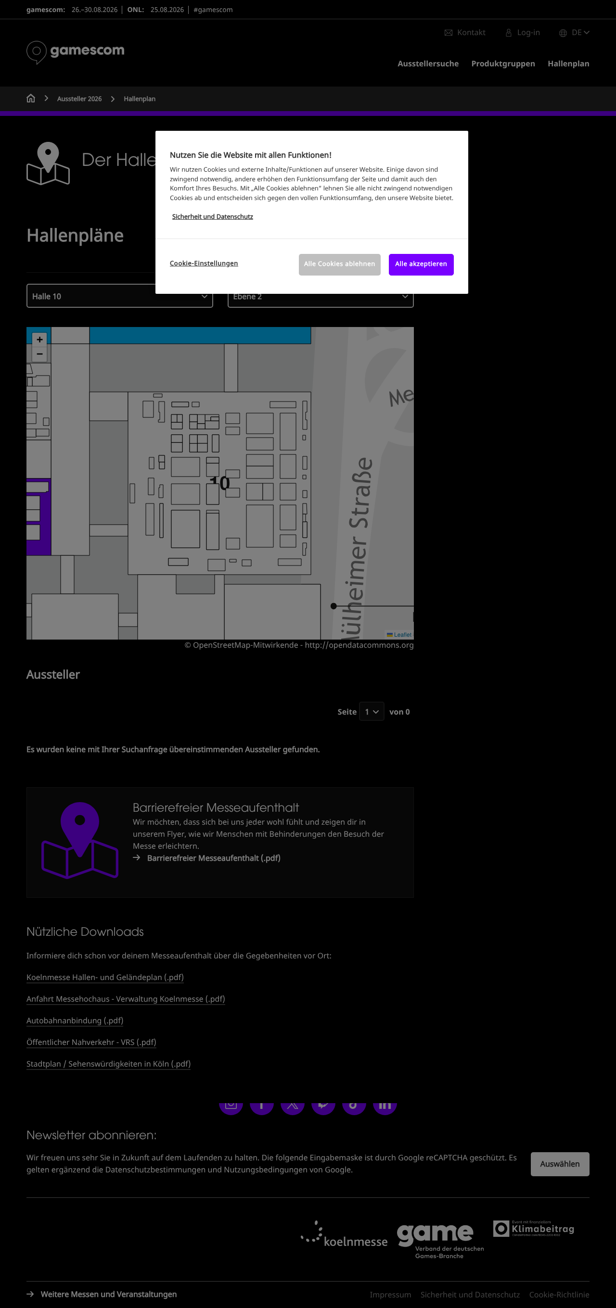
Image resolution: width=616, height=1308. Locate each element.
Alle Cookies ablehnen (339, 264)
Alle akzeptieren (422, 264)
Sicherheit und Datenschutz (212, 217)
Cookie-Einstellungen (204, 263)
